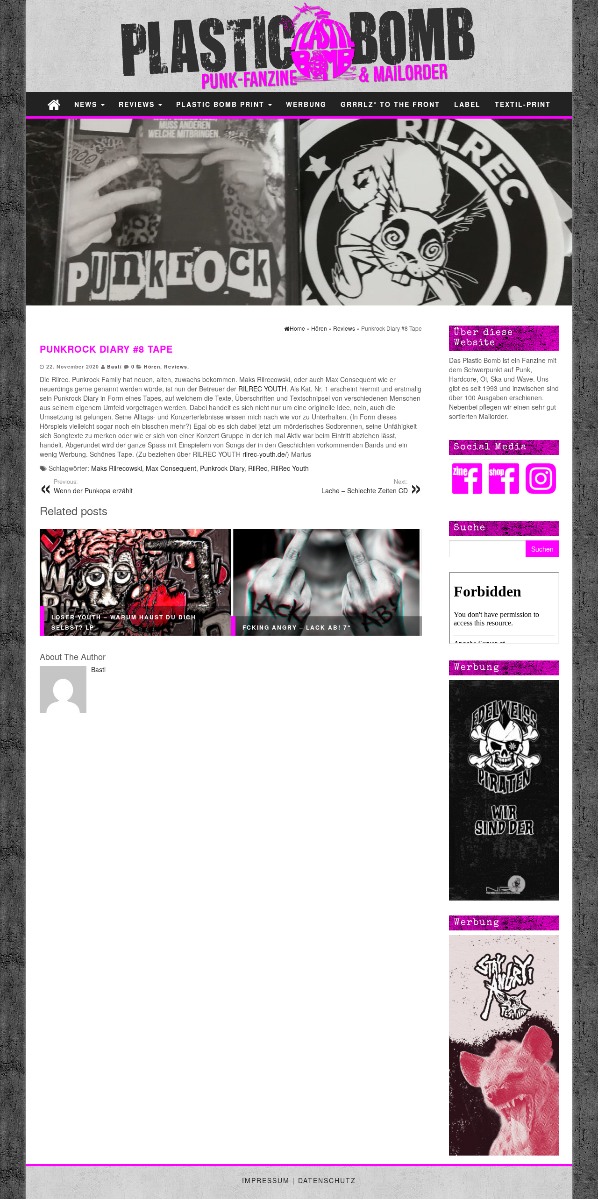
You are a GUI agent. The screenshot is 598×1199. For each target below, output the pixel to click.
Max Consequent (171, 468)
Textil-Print (523, 104)
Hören (152, 366)
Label (467, 104)
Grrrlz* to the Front (390, 104)
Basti (114, 366)
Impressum (266, 1180)
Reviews (138, 104)
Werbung (306, 104)
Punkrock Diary (222, 468)
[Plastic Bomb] (53, 104)
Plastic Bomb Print (221, 104)
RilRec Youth (290, 468)
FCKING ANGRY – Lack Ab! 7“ (296, 627)
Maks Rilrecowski (116, 468)
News (87, 104)
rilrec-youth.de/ (264, 454)
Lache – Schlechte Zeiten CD (364, 486)
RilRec (257, 468)
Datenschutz (327, 1180)
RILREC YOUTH (262, 388)
